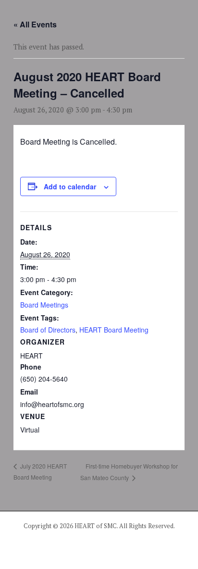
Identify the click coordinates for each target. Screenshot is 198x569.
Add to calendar (70, 186)
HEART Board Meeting (113, 329)
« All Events (35, 24)
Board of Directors (47, 329)
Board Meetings (44, 304)
